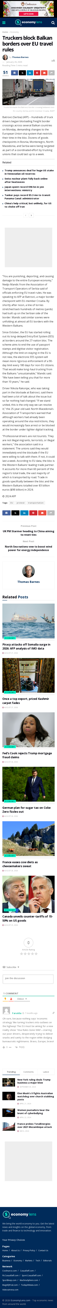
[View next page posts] (31, 215)
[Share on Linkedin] (30, 72)
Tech (38, 1260)
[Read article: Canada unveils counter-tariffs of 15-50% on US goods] (28, 894)
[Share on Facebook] (14, 72)
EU (11, 502)
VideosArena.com (10, 1289)
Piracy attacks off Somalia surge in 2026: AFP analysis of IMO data (26, 646)
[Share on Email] (44, 72)
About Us (15, 1250)
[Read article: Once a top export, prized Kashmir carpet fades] (28, 676)
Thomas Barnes (20, 57)
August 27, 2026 (11, 653)
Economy (14, 32)
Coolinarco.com (9, 1270)
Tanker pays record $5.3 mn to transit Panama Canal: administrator (27, 196)
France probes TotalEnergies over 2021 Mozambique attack (34, 1125)
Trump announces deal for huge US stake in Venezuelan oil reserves (29, 172)
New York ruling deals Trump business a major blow (34, 1081)
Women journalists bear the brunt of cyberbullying (33, 1112)
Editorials (47, 1260)
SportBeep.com (9, 1280)
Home (5, 32)
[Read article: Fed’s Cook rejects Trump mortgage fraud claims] (28, 731)
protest (21, 502)
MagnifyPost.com (10, 1285)
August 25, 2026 (11, 925)
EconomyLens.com (20, 1300)
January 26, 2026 (14, 61)
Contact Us (43, 1250)
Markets (28, 1260)
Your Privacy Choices (13, 1239)
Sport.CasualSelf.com (31, 1275)
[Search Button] (53, 22)
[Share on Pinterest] (37, 72)
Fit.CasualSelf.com (10, 1275)
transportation (36, 502)
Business (6, 1260)
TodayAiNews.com (29, 1285)
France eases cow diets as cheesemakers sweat (20, 864)
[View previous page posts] (25, 215)
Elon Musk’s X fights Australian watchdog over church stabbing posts (35, 1096)
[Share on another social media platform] (51, 72)
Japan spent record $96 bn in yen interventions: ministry (24, 188)
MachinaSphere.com (29, 1280)
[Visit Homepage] (28, 22)
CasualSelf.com (27, 1270)
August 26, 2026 (11, 762)
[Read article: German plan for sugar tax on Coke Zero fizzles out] (28, 785)
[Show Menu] (3, 22)
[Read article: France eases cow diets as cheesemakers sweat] (28, 840)
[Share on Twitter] (22, 72)
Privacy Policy (29, 1250)
